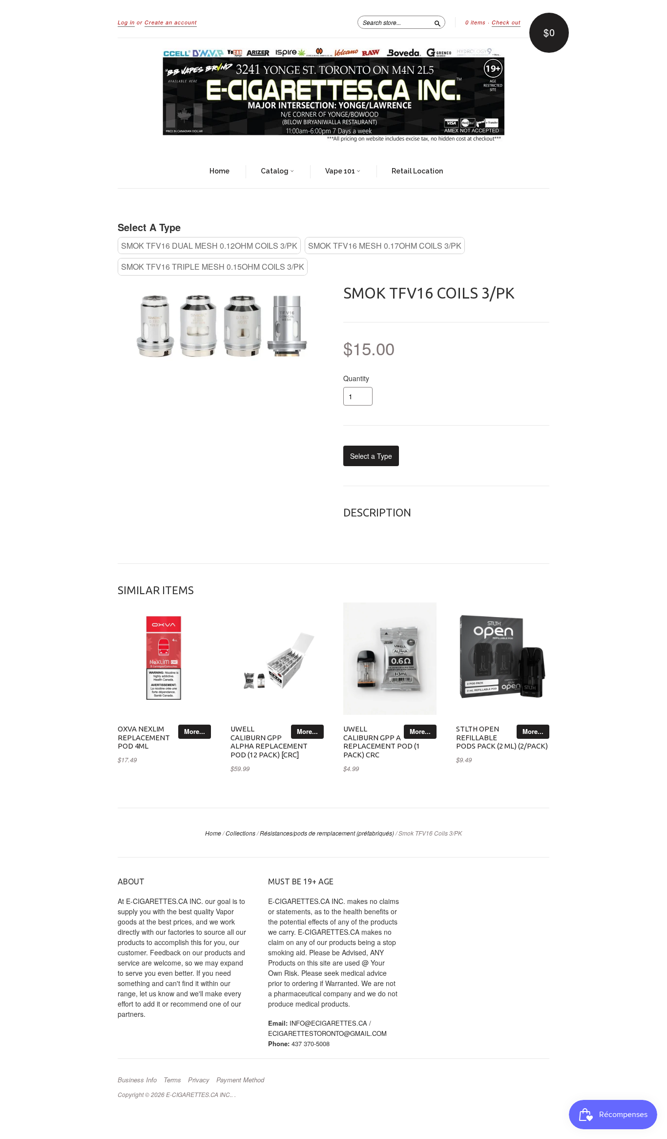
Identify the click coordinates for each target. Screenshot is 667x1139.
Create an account (171, 22)
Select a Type (149, 227)
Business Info (137, 1079)
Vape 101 (340, 171)
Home (219, 171)
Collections (240, 833)
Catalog (275, 171)
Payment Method (240, 1079)
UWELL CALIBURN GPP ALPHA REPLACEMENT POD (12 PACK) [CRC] (269, 742)
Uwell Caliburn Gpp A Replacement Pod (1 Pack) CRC (381, 742)
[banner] (333, 97)
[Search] (437, 22)
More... (194, 731)
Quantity (356, 378)
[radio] (209, 245)
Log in (126, 22)
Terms (172, 1079)
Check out (506, 22)
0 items (475, 22)
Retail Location (417, 171)
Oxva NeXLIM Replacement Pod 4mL (144, 738)
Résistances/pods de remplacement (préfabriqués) (327, 833)
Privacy (198, 1079)
